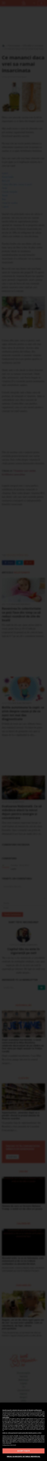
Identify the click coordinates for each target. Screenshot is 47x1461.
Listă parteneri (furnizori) (9, 1445)
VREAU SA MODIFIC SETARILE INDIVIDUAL (23, 1456)
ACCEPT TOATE (23, 1451)
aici (21, 1425)
